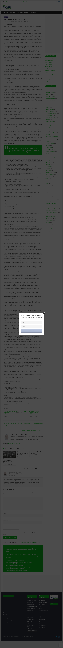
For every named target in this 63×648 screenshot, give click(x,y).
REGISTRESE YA (31, 330)
